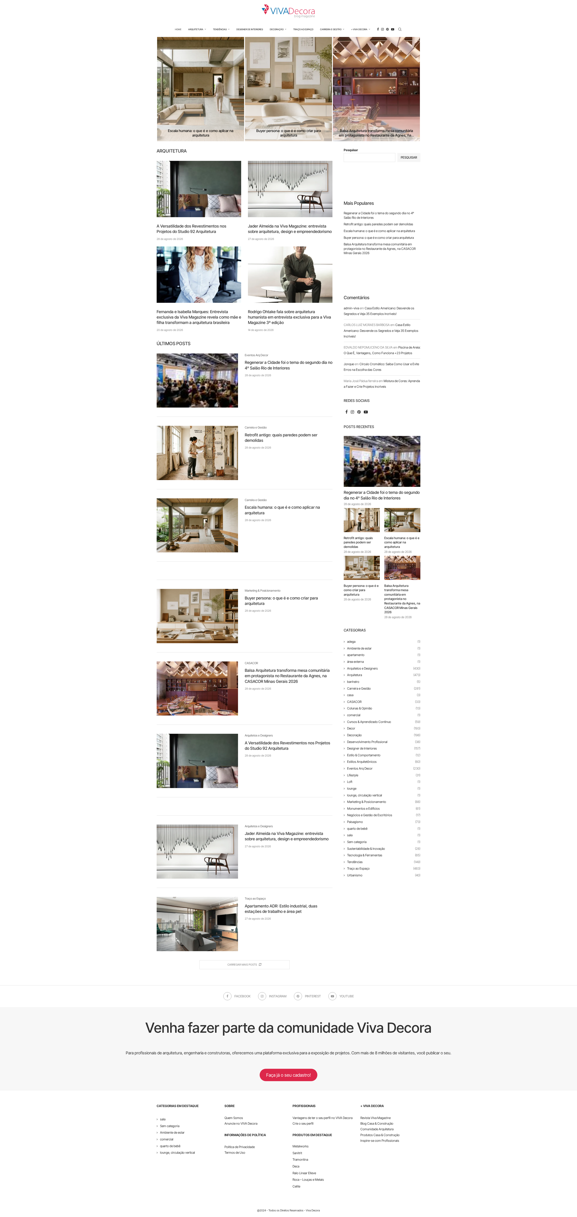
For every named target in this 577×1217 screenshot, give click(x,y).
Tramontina (300, 1159)
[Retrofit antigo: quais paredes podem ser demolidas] (197, 453)
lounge (383, 788)
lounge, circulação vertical (383, 795)
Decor (383, 728)
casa (383, 695)
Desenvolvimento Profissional (383, 742)
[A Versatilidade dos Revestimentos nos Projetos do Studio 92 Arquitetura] (199, 189)
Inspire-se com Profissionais (379, 1140)
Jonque (349, 364)
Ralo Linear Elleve (304, 1173)
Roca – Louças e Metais (308, 1179)
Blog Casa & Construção (376, 1123)
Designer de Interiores (249, 29)
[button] (165, 89)
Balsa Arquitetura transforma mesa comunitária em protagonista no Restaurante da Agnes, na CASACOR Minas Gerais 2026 (287, 676)
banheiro (383, 682)
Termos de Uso (234, 1152)
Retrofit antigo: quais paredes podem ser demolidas (378, 224)
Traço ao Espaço (303, 29)
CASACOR (383, 702)
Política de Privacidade (239, 1147)
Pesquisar (351, 150)
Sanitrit (297, 1153)
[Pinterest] (387, 29)
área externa (383, 661)
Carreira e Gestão (330, 29)
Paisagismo (383, 822)
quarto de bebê (383, 828)
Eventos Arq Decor (383, 768)
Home (178, 29)
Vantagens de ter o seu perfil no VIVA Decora (323, 1118)
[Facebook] (378, 29)
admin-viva (351, 308)
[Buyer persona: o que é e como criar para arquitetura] (288, 89)
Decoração (277, 29)
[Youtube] (392, 29)
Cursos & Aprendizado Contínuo (383, 722)
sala (383, 835)
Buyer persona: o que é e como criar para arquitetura (288, 133)
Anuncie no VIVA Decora (240, 1123)
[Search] (400, 29)
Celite (296, 1186)
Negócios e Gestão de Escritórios (383, 815)
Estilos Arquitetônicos (383, 761)
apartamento (383, 655)
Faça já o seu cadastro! (288, 1075)
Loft (383, 782)
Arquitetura (195, 29)
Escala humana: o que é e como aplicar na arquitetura (200, 133)
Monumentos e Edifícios (383, 808)
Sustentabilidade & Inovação (383, 848)
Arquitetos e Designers (383, 668)
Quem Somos (233, 1118)
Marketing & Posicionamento (383, 802)
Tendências (220, 29)
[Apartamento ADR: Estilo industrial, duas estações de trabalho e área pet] (197, 924)
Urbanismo (383, 875)
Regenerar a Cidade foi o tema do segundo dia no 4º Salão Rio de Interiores (382, 495)
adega (383, 641)
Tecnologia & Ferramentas (383, 855)
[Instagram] (382, 29)
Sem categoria (383, 842)
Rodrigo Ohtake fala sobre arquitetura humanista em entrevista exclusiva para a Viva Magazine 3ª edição (289, 317)
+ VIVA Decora (359, 29)
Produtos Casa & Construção (380, 1135)
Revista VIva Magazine (375, 1118)
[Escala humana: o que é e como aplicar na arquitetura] (200, 89)
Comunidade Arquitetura (377, 1129)
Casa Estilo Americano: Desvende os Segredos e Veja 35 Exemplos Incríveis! (381, 330)
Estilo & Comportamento (383, 755)
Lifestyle (383, 775)
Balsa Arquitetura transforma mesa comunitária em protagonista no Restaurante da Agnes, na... (376, 133)
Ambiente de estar (383, 648)
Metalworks (301, 1146)
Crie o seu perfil (303, 1123)
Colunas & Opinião (383, 708)
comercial (383, 715)
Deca (296, 1166)
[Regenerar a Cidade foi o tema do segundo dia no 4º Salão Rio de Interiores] (197, 380)
